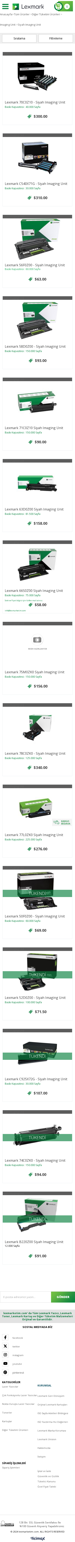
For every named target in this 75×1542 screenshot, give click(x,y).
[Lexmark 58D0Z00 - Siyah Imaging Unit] (37, 320)
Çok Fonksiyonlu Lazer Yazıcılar (19, 1395)
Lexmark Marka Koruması (52, 1430)
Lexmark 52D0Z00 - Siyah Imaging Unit (35, 997)
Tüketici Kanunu (47, 1481)
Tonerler (7, 1412)
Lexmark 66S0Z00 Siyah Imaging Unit (34, 590)
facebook (17, 1337)
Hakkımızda (44, 1447)
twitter (16, 1346)
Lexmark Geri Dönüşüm (51, 1395)
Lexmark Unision (47, 1439)
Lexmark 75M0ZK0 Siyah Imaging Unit (34, 672)
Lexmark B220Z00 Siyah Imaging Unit (34, 1242)
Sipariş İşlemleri (11, 1467)
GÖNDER (63, 1297)
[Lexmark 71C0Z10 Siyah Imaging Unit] (37, 401)
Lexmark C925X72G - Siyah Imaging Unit (36, 1079)
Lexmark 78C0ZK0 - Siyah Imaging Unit (35, 753)
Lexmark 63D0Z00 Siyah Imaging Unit (34, 509)
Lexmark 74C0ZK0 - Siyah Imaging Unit (35, 1160)
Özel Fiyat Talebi (47, 1486)
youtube (17, 1363)
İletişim (42, 1456)
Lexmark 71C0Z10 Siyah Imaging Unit (34, 428)
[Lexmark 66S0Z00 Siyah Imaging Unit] (37, 564)
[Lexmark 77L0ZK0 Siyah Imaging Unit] (37, 808)
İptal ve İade (44, 1471)
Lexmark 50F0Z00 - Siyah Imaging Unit (35, 916)
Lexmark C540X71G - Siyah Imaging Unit (36, 183)
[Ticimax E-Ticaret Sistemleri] (37, 1539)
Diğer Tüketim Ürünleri (15, 1429)
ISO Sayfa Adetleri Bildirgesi (53, 1413)
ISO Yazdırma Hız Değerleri (53, 1421)
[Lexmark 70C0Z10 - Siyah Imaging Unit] (37, 76)
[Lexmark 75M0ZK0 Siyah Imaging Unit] (37, 646)
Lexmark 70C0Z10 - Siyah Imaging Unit (35, 102)
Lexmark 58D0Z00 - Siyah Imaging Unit (35, 346)
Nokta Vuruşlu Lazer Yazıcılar (18, 1403)
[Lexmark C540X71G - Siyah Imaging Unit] (37, 157)
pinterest (18, 1372)
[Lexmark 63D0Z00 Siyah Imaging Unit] (37, 483)
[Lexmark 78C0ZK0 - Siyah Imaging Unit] (37, 727)
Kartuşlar (7, 1421)
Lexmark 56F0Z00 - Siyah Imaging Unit (35, 265)
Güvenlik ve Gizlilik (48, 1476)
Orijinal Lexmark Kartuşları (52, 1404)
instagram (18, 1355)
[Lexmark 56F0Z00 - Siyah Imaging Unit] (37, 239)
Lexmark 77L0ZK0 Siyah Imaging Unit (34, 835)
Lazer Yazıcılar (10, 1386)
